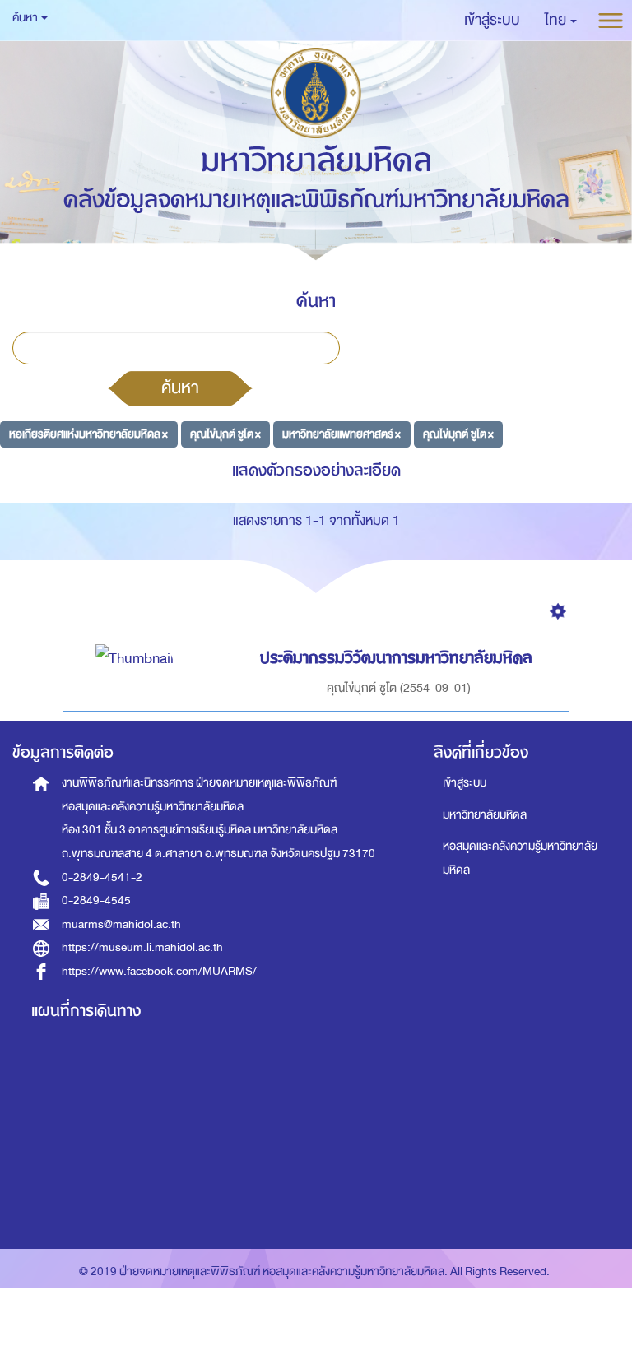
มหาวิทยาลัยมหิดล (485, 815)
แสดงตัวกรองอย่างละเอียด (316, 470)
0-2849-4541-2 (102, 877)
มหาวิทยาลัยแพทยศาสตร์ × (341, 434)
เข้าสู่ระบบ (464, 783)
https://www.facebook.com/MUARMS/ (159, 971)
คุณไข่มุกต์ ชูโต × (225, 434)
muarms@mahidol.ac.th (121, 924)
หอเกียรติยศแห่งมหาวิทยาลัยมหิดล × (88, 434)
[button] (560, 20)
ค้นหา (180, 387)
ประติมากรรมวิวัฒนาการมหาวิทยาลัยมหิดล (396, 657)
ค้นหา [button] (26, 17)
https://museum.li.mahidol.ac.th (142, 947)
